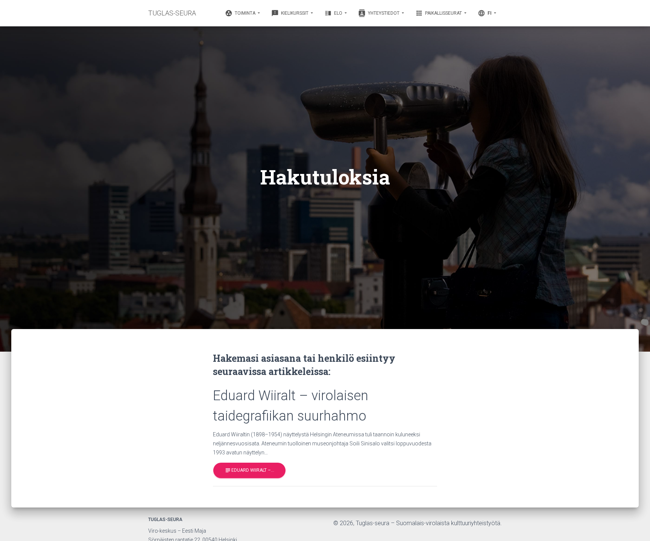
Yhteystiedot (379, 13)
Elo (333, 13)
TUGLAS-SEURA (172, 13)
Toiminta (241, 13)
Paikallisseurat (439, 13)
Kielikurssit (290, 13)
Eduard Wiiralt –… (249, 470)
